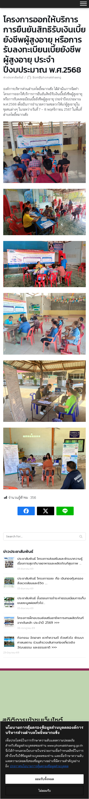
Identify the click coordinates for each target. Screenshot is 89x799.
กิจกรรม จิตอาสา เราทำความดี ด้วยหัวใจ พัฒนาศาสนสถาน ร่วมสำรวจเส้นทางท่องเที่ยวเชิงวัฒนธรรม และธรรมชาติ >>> (50, 642)
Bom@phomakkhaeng (47, 77)
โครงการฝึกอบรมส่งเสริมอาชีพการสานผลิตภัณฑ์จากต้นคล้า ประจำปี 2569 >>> (50, 620)
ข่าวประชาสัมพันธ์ (13, 77)
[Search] (81, 536)
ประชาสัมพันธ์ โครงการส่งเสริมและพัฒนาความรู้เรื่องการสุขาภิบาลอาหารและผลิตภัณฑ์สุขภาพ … (50, 561)
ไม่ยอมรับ (44, 791)
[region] (44, 760)
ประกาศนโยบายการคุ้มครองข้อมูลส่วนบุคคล (39, 766)
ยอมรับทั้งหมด (44, 779)
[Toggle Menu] (83, 4)
